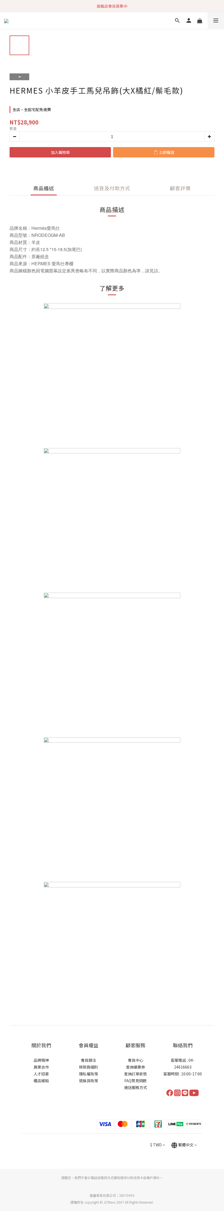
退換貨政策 (88, 1080)
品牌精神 (41, 1060)
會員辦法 (88, 1060)
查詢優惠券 (135, 1067)
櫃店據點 (41, 1080)
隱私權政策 (88, 1073)
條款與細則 (88, 1067)
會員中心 (135, 1060)
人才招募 (41, 1073)
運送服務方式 (135, 1087)
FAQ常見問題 (135, 1080)
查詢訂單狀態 (135, 1073)
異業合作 (41, 1067)
